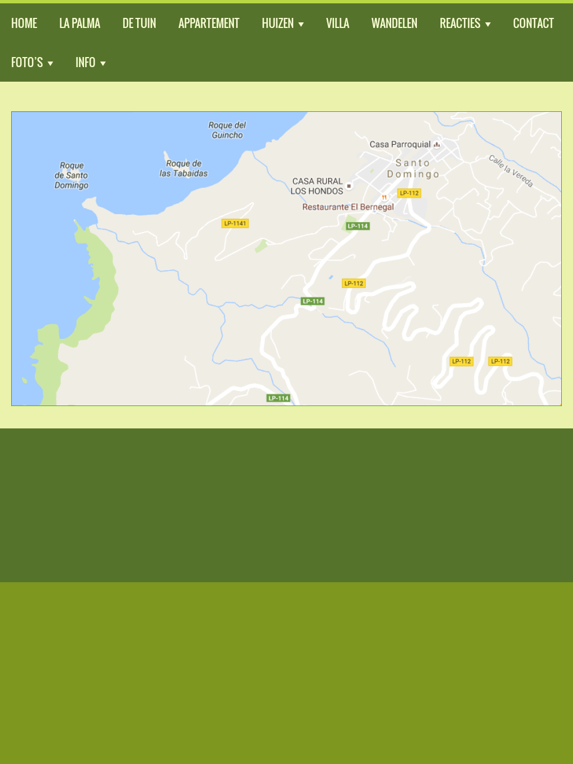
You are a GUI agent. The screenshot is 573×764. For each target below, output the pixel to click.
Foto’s (27, 62)
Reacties (460, 23)
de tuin (139, 23)
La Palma (79, 23)
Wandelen (394, 23)
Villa (337, 23)
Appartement (209, 23)
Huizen (278, 23)
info (86, 62)
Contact (533, 23)
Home (24, 23)
